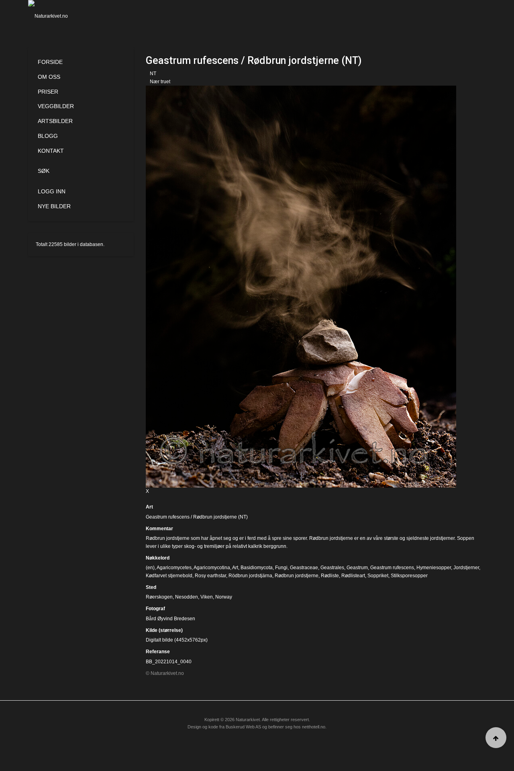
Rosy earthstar (210, 575)
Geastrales (332, 567)
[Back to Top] (495, 737)
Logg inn (51, 191)
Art (149, 507)
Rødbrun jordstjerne (296, 575)
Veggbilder (56, 106)
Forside (50, 62)
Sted (151, 587)
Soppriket (377, 575)
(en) (150, 567)
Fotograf (155, 608)
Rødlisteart (353, 575)
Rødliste (330, 575)
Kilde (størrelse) (164, 630)
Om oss (49, 77)
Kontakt (51, 151)
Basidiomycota (257, 567)
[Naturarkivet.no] (61, 16)
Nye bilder (54, 206)
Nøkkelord (157, 558)
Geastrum (357, 567)
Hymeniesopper (433, 567)
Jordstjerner (466, 567)
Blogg (48, 136)
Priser (48, 91)
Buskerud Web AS (243, 726)
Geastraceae (304, 567)
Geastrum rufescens (392, 567)
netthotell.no (313, 726)
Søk (43, 171)
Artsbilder (55, 121)
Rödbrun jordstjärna (250, 575)
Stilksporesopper (409, 575)
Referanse (158, 651)
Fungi (281, 567)
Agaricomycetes (174, 567)
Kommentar (159, 528)
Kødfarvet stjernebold (169, 575)
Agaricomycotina (212, 567)
